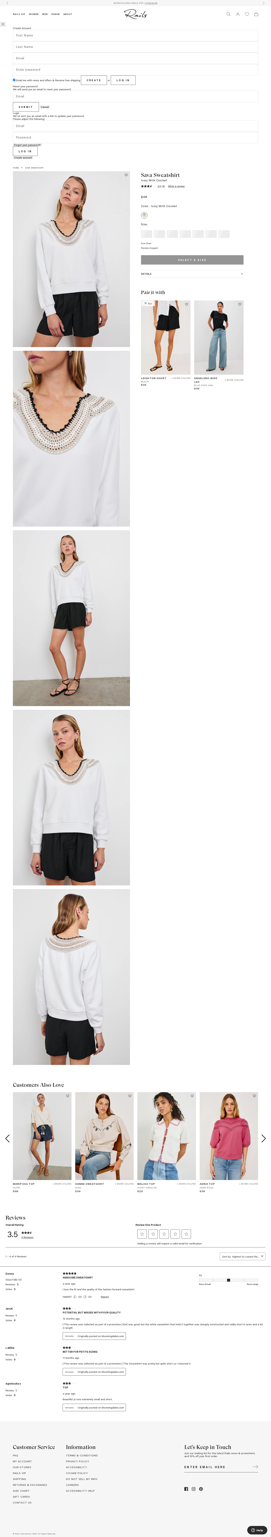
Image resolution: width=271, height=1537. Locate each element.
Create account (23, 157)
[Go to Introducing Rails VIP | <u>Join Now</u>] (135, 3)
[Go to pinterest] (201, 1490)
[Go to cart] (256, 14)
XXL (224, 234)
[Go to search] (228, 14)
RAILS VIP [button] (19, 1473)
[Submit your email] (255, 1467)
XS (159, 234)
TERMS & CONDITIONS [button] (82, 1455)
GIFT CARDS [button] (21, 1496)
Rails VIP (19, 14)
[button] (238, 14)
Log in (123, 80)
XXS (146, 234)
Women (34, 14)
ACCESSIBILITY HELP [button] (80, 1490)
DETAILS (146, 273)
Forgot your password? (27, 145)
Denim (55, 14)
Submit (26, 107)
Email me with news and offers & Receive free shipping (48, 80)
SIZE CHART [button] (21, 1490)
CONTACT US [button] (22, 1502)
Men (45, 14)
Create (94, 80)
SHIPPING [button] (19, 1479)
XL (211, 234)
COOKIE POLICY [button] (77, 1473)
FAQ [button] (15, 1455)
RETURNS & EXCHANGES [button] (30, 1485)
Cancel (45, 107)
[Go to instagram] (193, 1490)
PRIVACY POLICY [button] (77, 1461)
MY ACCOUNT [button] (22, 1461)
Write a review (176, 186)
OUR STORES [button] (22, 1467)
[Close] (3, 24)
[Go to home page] (135, 14)
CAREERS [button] (72, 1485)
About (67, 14)
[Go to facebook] (186, 1490)
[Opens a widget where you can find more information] (257, 1530)
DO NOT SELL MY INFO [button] (82, 1479)
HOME (16, 168)
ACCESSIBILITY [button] (76, 1467)
